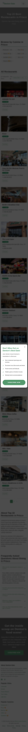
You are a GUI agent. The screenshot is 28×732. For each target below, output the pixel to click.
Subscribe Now (14, 382)
